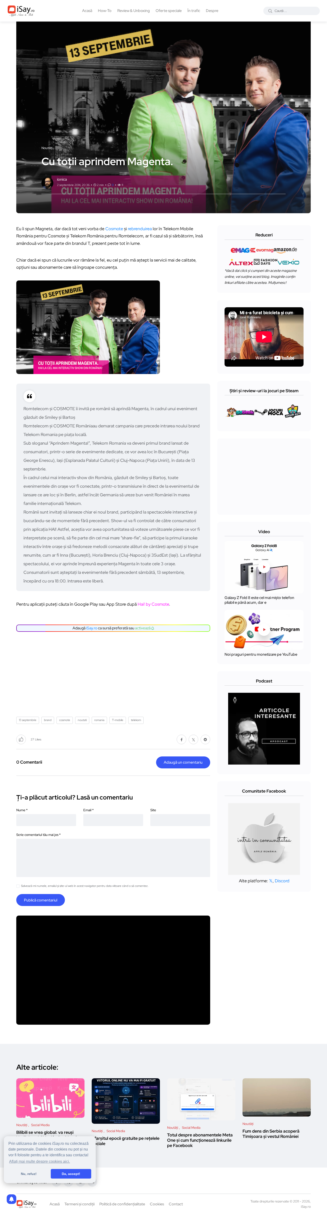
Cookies (157, 1204)
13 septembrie (27, 720)
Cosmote (114, 228)
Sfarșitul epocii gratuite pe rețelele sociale (125, 1140)
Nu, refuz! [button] (29, 1174)
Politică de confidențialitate (122, 1204)
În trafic (193, 10)
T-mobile (117, 720)
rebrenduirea (140, 228)
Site (153, 810)
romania (99, 720)
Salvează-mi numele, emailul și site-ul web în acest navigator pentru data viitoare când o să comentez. (84, 886)
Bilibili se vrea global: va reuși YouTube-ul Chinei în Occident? (46, 1135)
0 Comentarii (29, 762)
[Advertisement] (114, 672)
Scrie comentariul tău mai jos (38, 835)
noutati (82, 720)
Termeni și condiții (79, 1204)
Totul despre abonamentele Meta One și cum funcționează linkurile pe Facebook (200, 1140)
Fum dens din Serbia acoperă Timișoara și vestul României (270, 1133)
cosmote (64, 720)
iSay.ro (91, 628)
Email (88, 810)
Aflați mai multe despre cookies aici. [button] (39, 1161)
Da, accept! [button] (71, 1174)
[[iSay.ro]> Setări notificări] (11, 1199)
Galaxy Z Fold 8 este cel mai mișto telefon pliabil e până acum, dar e (259, 600)
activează (143, 628)
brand (47, 720)
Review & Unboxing (133, 10)
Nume (22, 810)
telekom (136, 720)
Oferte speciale (169, 10)
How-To (105, 10)
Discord (282, 880)
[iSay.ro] (21, 11)
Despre (212, 10)
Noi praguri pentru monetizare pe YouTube (261, 654)
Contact (176, 1204)
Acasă (87, 10)
